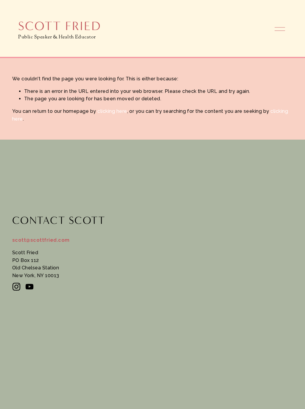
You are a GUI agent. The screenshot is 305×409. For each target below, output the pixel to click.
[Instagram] (16, 286)
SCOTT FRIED (59, 26)
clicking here (112, 111)
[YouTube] (29, 286)
